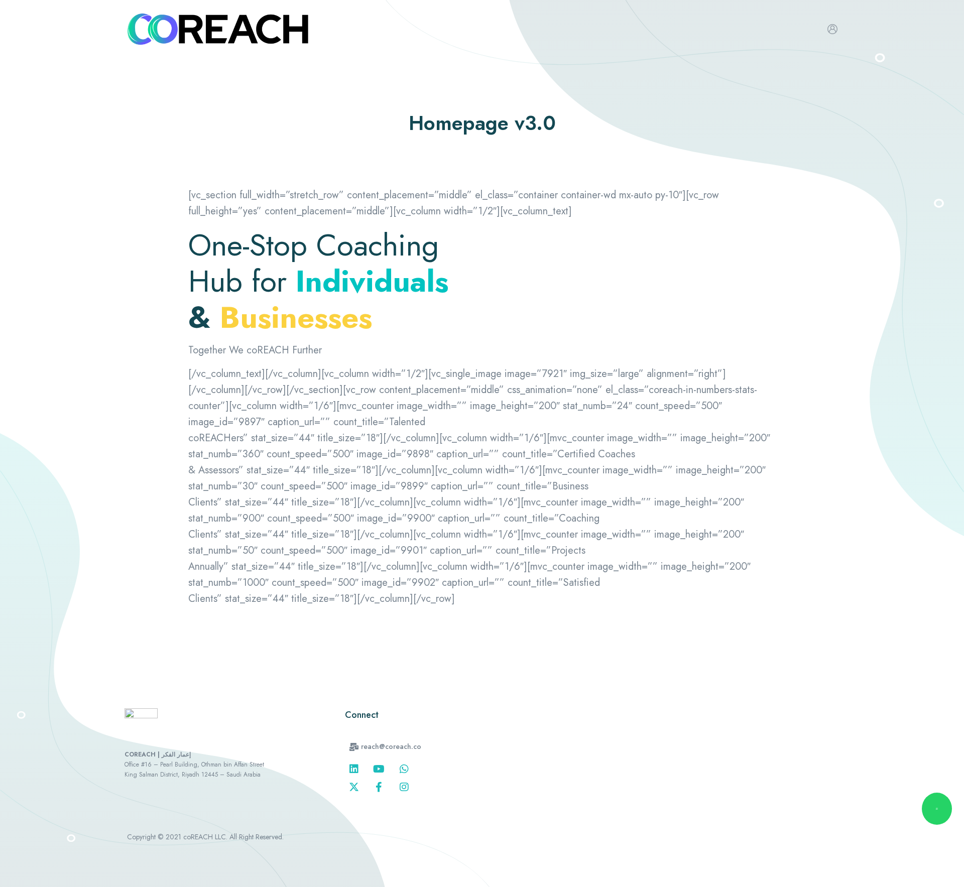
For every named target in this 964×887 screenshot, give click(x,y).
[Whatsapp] (404, 769)
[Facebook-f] (379, 787)
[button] (385, 746)
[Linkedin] (354, 769)
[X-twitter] (354, 787)
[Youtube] (379, 769)
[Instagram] (404, 787)
